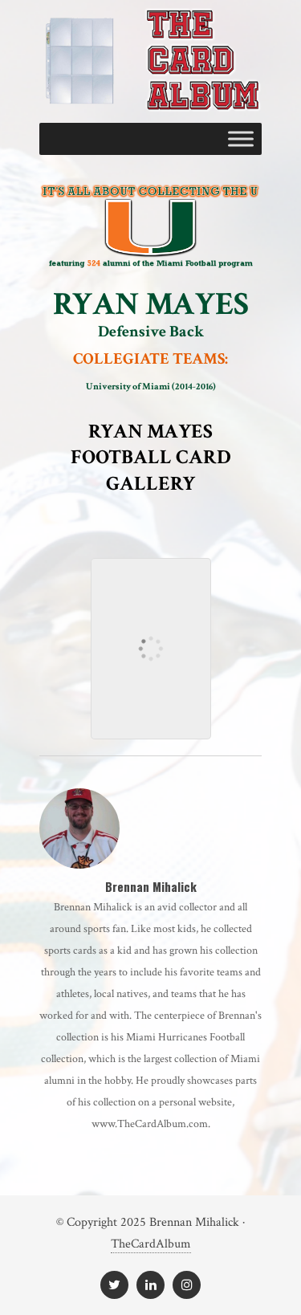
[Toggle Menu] (241, 138)
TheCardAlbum (151, 1244)
